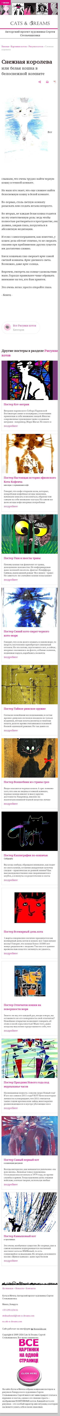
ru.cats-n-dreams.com (12, 1321)
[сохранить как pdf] (54, 82)
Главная (5, 46)
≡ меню (5, 2)
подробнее (11, 426)
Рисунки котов (36, 46)
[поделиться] (39, 82)
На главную (7, 1288)
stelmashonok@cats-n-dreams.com (18, 1315)
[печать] (47, 82)
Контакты (31, 1288)
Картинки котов (19, 46)
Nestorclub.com (40, 1329)
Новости (19, 1288)
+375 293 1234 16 (10, 1310)
